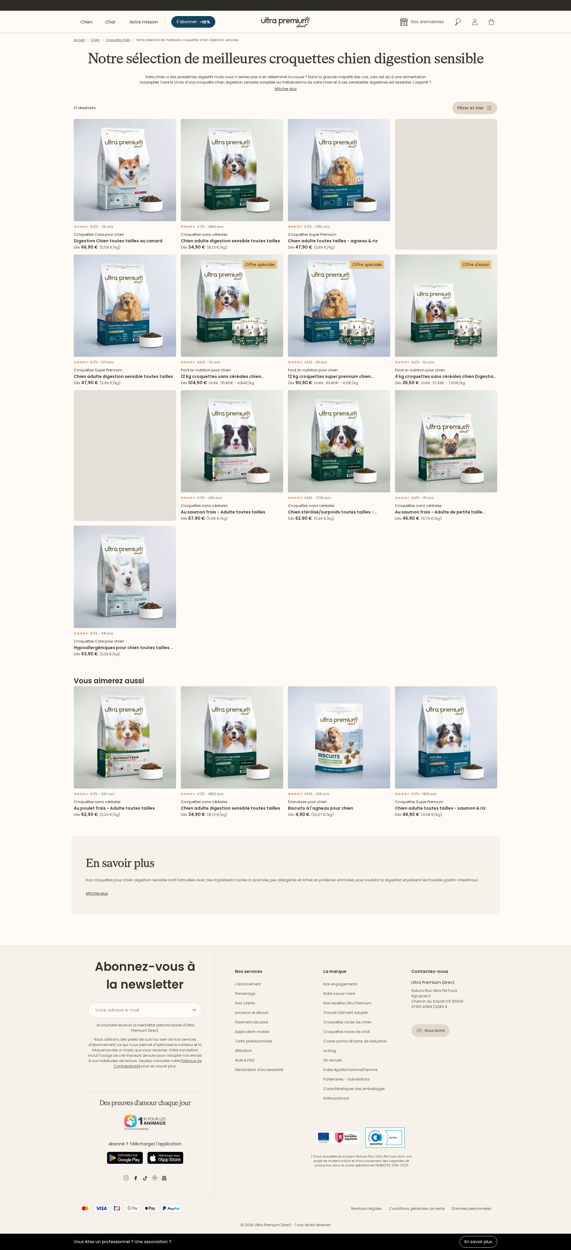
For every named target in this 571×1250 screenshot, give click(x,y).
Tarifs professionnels (253, 1041)
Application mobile (252, 1031)
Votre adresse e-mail (117, 1010)
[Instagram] (126, 1179)
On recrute (332, 1060)
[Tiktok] (145, 1179)
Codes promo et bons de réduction (355, 1041)
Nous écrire (435, 1030)
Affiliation (243, 1050)
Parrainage (245, 993)
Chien (95, 40)
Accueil (79, 40)
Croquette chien (118, 40)
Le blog (329, 1050)
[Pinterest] (154, 1179)
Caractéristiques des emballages (354, 1088)
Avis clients (245, 1003)
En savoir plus (478, 1242)
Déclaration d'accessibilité (259, 1069)
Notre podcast (336, 1098)
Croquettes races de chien (347, 1022)
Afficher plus (285, 88)
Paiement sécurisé (251, 1022)
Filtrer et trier (470, 108)
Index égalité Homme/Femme (350, 1069)
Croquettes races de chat (346, 1031)
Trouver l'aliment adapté (345, 1012)
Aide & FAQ (244, 1060)
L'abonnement (248, 984)
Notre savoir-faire (339, 993)
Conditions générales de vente (417, 1208)
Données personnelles (471, 1208)
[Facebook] (135, 1179)
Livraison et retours (252, 1012)
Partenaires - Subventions (346, 1079)
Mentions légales (366, 1208)
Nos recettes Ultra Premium (347, 1003)
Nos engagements (340, 984)
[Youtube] (164, 1179)
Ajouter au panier (125, 215)
